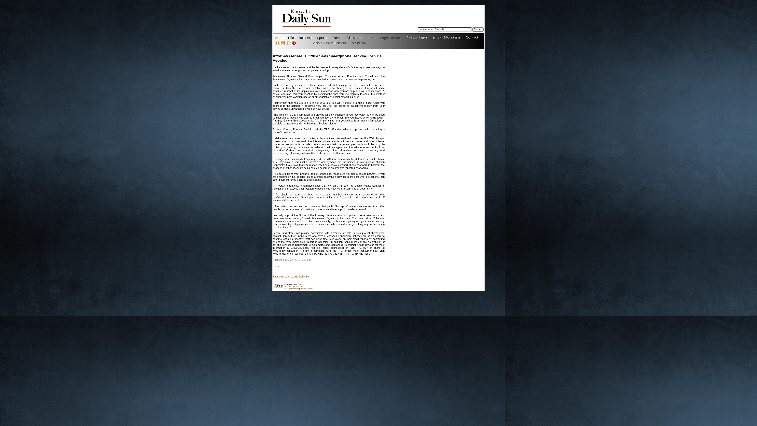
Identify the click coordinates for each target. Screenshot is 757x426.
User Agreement (291, 289)
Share (276, 266)
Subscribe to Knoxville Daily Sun (291, 276)
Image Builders (296, 286)
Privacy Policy (306, 289)
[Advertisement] (412, 18)
